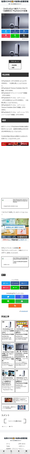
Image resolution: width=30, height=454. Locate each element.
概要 (13, 67)
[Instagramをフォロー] (21, 297)
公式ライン (22, 446)
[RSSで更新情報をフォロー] (15, 306)
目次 (12, 61)
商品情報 (14, 65)
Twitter (8, 446)
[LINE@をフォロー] (8, 301)
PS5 (4, 274)
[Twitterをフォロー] (8, 297)
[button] (26, 261)
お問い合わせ (21, 443)
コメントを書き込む (15, 421)
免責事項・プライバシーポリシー (15, 448)
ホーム (8, 443)
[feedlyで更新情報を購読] (21, 301)
